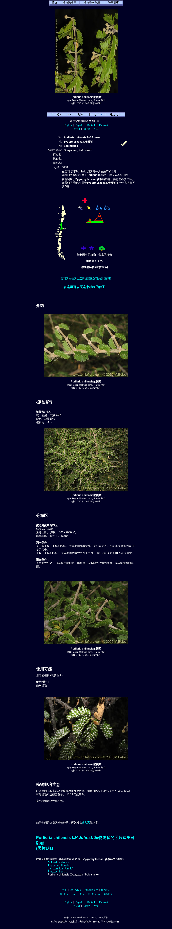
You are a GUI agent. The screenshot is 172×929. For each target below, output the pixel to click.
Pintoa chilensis (57, 871)
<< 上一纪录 (78, 894)
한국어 (76, 128)
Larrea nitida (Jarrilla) (60, 868)
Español (79, 125)
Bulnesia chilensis (59, 862)
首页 (64, 890)
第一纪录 (64, 894)
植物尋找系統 (91, 890)
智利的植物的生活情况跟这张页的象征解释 (86, 278)
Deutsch (91, 125)
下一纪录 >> (94, 894)
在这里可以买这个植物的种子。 (86, 287)
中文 (96, 128)
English (68, 125)
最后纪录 (108, 894)
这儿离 (86, 822)
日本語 (87, 128)
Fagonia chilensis (58, 865)
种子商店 (105, 890)
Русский (103, 125)
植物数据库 (76, 890)
